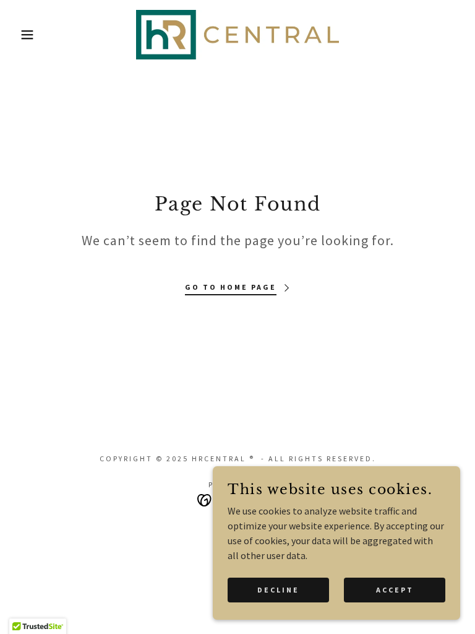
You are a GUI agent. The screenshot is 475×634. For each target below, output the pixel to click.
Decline (278, 589)
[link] (237, 34)
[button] (24, 34)
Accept (395, 589)
